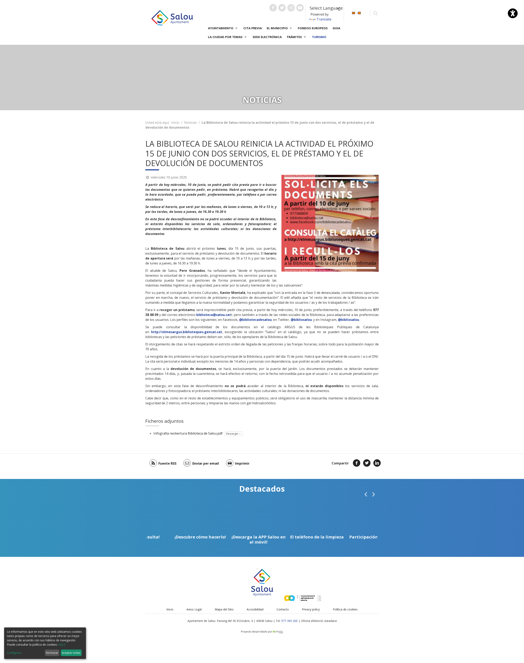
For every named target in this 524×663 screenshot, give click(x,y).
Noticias (190, 122)
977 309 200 (289, 621)
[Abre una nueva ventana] (273, 7)
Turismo (319, 37)
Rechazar (52, 653)
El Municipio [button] (278, 28)
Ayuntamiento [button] (221, 28)
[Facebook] (356, 463)
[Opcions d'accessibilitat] (513, 13)
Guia (336, 28)
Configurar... (15, 653)
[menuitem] (353, 12)
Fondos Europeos (313, 28)
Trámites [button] (295, 37)
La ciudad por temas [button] (225, 37)
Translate (323, 19)
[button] (365, 494)
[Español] (359, 13)
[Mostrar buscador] (375, 13)
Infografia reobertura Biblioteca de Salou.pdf (188, 433)
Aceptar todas (71, 653)
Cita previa (252, 28)
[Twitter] (366, 463)
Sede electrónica (267, 37)
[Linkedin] (377, 463)
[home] (172, 17)
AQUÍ (61, 644)
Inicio (175, 122)
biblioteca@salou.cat (213, 314)
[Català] (353, 13)
